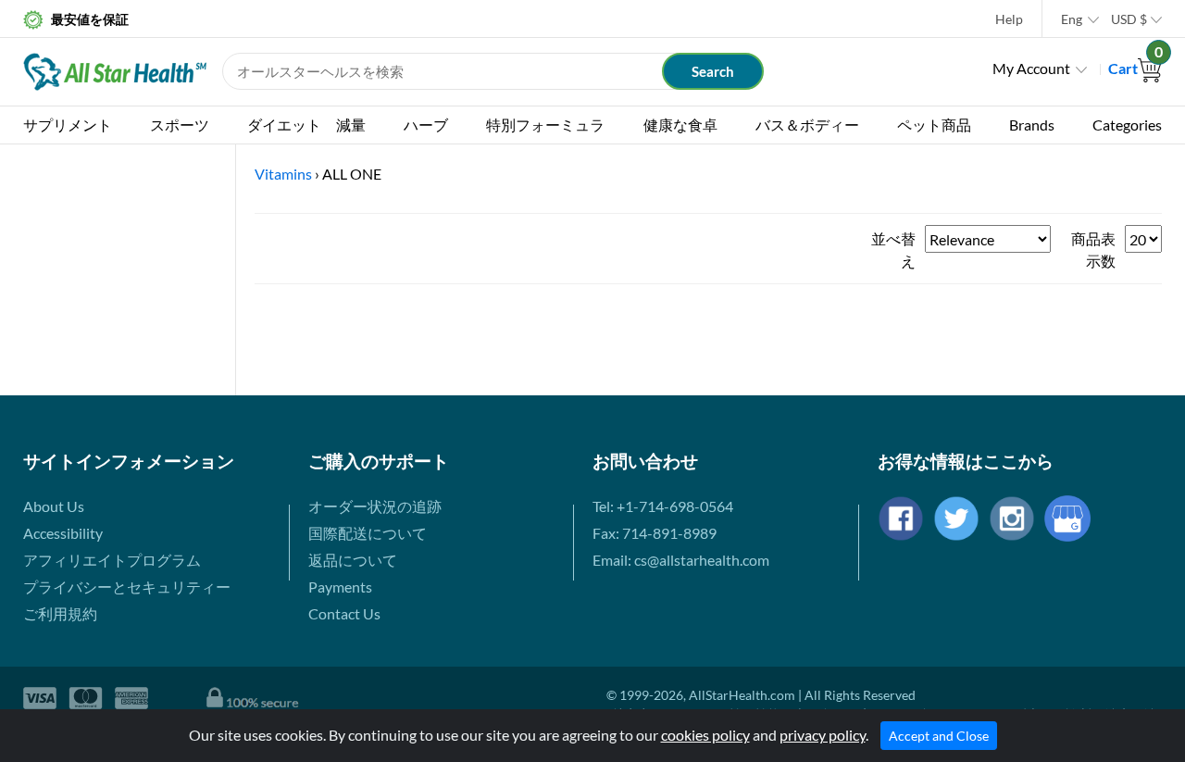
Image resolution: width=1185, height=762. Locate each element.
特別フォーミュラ (545, 124)
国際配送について (367, 533)
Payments (340, 586)
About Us (53, 506)
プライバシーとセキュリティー (127, 586)
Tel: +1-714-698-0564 (662, 506)
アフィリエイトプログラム (112, 559)
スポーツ (179, 124)
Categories (1127, 124)
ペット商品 (934, 124)
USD (1129, 19)
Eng (1071, 19)
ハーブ (426, 124)
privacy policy (823, 734)
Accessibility (63, 533)
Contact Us (344, 613)
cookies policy (705, 734)
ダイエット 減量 (306, 124)
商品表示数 (1093, 249)
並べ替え (893, 249)
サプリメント (67, 124)
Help (1009, 19)
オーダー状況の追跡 (375, 506)
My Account (1031, 68)
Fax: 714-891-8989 (654, 533)
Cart (1135, 68)
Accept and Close (939, 735)
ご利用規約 (60, 613)
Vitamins (283, 173)
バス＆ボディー (807, 124)
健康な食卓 (680, 124)
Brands (1031, 124)
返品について (352, 559)
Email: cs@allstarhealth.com (680, 559)
